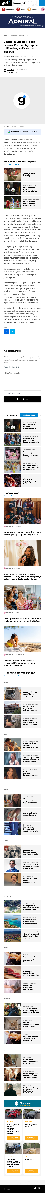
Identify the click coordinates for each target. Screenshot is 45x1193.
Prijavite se (22, 399)
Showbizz (35, 9)
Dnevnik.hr (10, 9)
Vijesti (23, 9)
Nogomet (19, 3)
